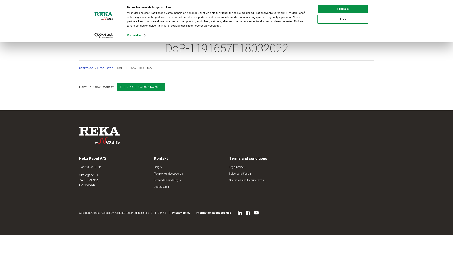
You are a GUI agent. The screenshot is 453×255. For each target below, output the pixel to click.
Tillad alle (343, 8)
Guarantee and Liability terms (247, 180)
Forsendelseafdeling (166, 180)
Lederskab (161, 186)
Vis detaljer (134, 35)
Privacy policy (181, 212)
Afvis (343, 19)
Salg (157, 167)
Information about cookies (213, 212)
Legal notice (237, 167)
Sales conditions (239, 173)
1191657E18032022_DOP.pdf (142, 87)
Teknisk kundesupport (167, 173)
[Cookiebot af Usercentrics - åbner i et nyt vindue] (103, 35)
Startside (86, 68)
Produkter (105, 68)
